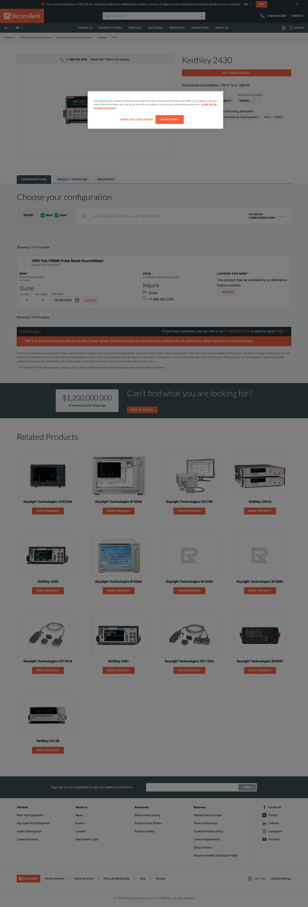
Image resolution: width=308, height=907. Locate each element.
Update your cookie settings (136, 119)
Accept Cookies (170, 119)
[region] (155, 110)
